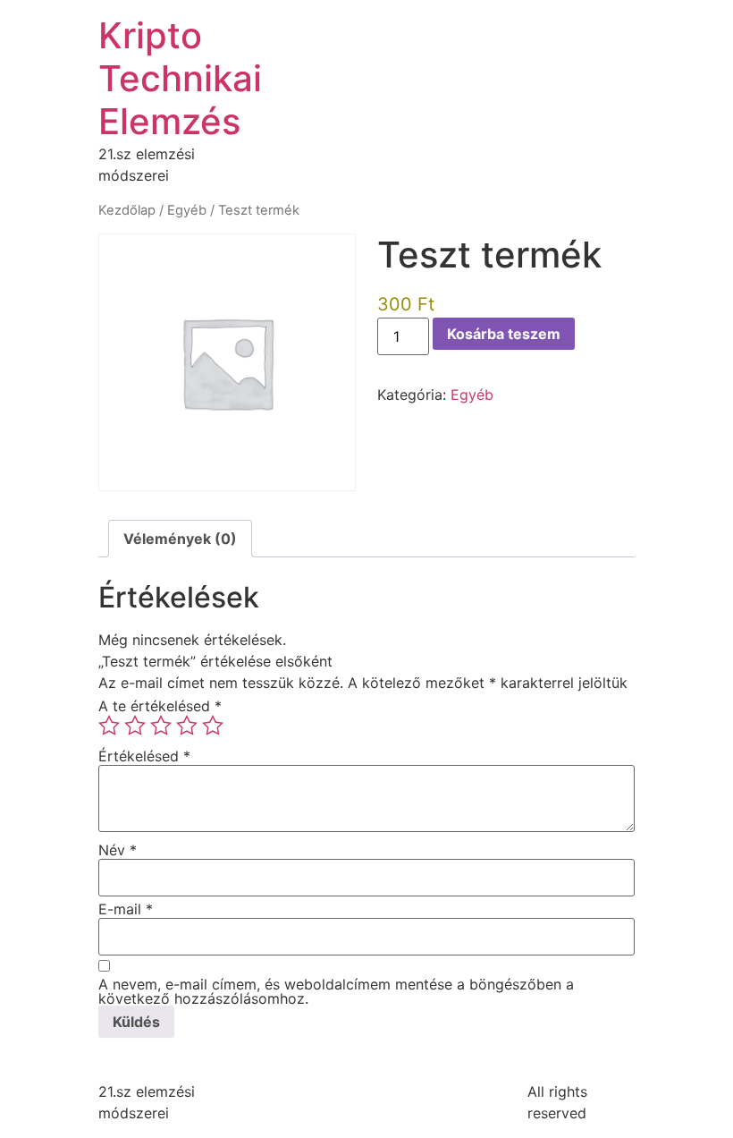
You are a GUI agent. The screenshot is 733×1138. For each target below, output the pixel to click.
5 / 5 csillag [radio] (212, 725)
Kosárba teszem (503, 334)
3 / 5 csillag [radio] (161, 725)
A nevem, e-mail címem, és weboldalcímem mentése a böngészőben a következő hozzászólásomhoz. (336, 991)
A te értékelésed (160, 706)
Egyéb (186, 210)
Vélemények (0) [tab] (180, 539)
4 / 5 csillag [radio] (187, 725)
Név (117, 850)
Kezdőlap (127, 210)
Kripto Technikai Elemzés (180, 78)
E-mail (125, 909)
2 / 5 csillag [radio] (135, 725)
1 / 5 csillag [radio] (109, 725)
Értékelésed (144, 756)
